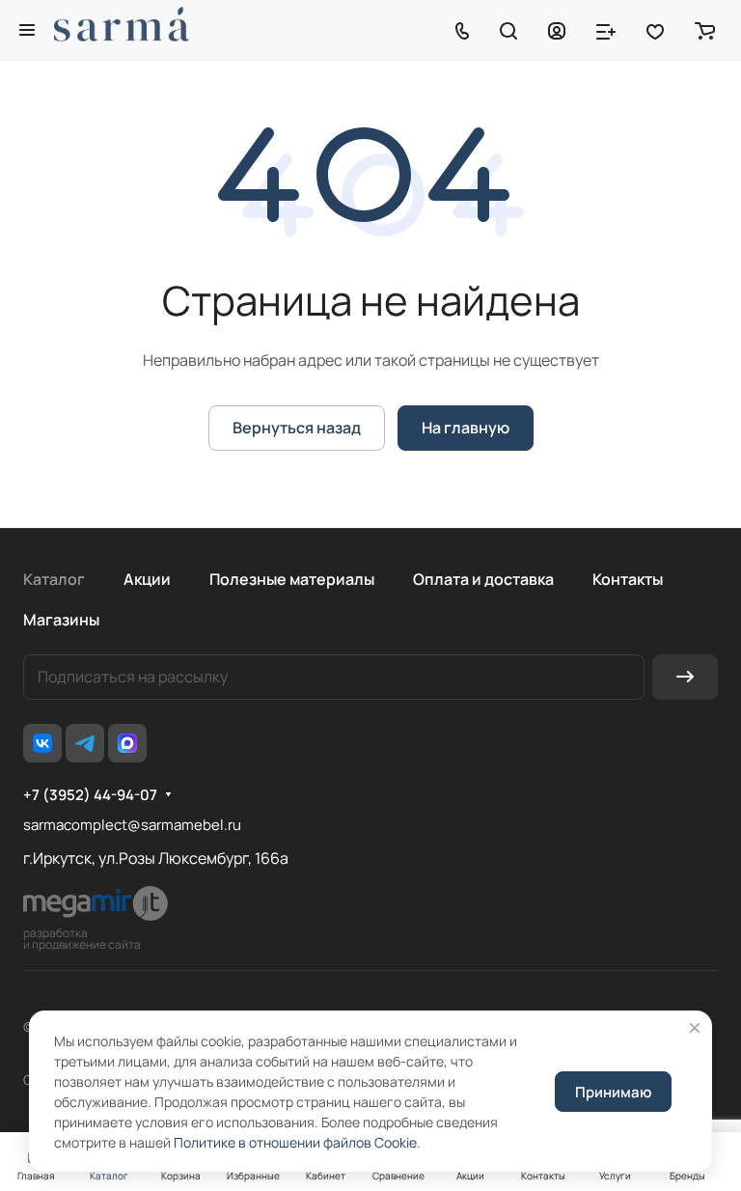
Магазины (61, 619)
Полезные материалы (291, 579)
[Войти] (556, 30)
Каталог (54, 579)
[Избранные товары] (655, 30)
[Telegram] (85, 743)
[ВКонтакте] (42, 743)
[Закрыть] (694, 1028)
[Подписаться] (685, 677)
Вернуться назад (297, 427)
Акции (147, 579)
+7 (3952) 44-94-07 (90, 795)
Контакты (627, 579)
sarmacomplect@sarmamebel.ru (132, 825)
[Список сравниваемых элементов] (606, 30)
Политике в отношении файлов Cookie (295, 1142)
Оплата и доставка (483, 579)
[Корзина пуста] (705, 30)
